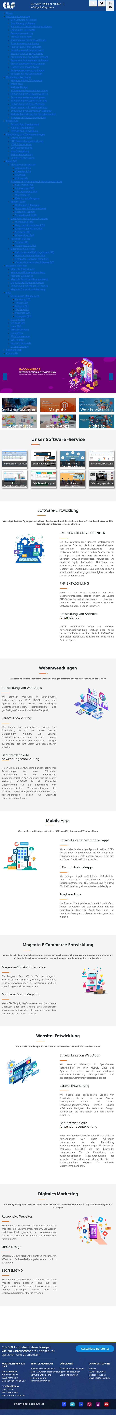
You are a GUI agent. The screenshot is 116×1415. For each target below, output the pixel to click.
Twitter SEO (21, 302)
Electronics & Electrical (23, 248)
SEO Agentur (17, 339)
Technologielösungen (70, 1371)
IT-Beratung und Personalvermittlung (40, 1379)
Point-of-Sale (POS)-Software (26, 46)
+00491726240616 (97, 1371)
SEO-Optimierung (20, 336)
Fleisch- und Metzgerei (27, 198)
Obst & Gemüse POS (26, 191)
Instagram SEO (23, 316)
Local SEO (16, 326)
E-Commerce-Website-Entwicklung (29, 90)
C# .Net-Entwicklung (21, 147)
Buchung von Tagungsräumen (27, 53)
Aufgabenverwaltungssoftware (27, 70)
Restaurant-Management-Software (29, 60)
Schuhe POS (21, 242)
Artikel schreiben (20, 329)
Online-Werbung (20, 346)
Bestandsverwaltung (22, 33)
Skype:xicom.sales (97, 1374)
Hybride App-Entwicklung (24, 130)
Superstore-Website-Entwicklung (28, 117)
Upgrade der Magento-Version (27, 282)
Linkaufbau (17, 333)
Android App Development (25, 124)
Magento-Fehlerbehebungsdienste (29, 279)
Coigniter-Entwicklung (23, 157)
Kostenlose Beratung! (95, 1348)
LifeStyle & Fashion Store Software (29, 218)
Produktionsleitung (21, 36)
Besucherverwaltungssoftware (27, 50)
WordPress (17, 83)
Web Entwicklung (96, 409)
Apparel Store (18, 201)
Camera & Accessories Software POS (34, 262)
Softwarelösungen (19, 409)
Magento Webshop (16, 265)
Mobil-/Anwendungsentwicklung (46, 1371)
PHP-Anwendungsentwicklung (27, 141)
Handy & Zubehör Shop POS (30, 255)
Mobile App (12, 120)
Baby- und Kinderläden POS (30, 225)
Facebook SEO (23, 299)
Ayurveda (20, 174)
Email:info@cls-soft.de (99, 1378)
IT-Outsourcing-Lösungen (72, 1368)
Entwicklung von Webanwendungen (25, 134)
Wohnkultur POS (24, 221)
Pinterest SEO (22, 312)
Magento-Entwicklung (22, 269)
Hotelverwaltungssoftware (25, 66)
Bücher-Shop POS (24, 235)
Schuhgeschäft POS (25, 245)
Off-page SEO (18, 322)
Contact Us (12, 353)
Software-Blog (14, 349)
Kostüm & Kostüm (25, 211)
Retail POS (11, 161)
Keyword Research (21, 343)
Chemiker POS (23, 171)
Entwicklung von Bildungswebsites (29, 93)
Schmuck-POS (22, 231)
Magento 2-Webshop (22, 275)
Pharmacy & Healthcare (23, 164)
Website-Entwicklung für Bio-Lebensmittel (33, 114)
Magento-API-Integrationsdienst (28, 272)
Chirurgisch (21, 178)
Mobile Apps (58, 426)
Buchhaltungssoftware (23, 23)
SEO (8, 292)
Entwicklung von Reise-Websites (28, 104)
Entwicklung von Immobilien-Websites (31, 110)
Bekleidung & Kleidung (27, 205)
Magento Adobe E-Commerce (26, 80)
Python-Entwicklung (21, 154)
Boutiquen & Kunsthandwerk (30, 208)
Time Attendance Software (25, 43)
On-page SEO (18, 319)
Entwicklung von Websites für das (29, 100)
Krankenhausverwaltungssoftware (29, 56)
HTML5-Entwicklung (21, 144)
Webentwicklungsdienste (43, 1368)
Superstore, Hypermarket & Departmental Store (36, 181)
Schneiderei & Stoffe (26, 215)
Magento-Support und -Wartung (28, 289)
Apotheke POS (23, 168)
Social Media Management (25, 295)
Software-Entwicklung (18, 16)
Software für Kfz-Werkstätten (26, 73)
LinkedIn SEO (22, 306)
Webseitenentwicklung (18, 77)
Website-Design (19, 87)
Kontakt (92, 1368)
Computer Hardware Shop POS (32, 258)
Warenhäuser (22, 194)
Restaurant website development (28, 97)
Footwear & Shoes (20, 238)
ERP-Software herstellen (24, 19)
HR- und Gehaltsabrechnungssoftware (31, 26)
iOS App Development (22, 127)
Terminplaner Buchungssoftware (28, 40)
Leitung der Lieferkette (23, 29)
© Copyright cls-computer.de (29, 1403)
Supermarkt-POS (24, 184)
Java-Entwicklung (20, 151)
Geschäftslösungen (69, 1374)
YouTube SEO (22, 309)
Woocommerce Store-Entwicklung (29, 107)
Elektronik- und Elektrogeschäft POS (34, 252)
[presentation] (5, 376)
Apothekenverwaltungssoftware (28, 63)
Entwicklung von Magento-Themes (29, 285)
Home (9, 13)
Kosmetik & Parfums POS (28, 228)
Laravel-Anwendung (21, 137)
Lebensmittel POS (24, 188)
